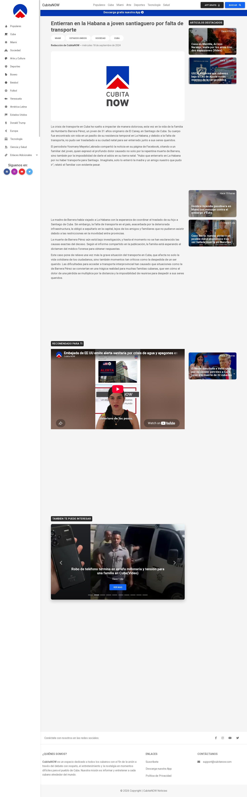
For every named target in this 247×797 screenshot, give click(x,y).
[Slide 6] (120, 595)
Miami (120, 5)
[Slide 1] (90, 595)
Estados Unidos (78, 38)
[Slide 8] (132, 595)
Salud (166, 5)
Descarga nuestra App (159, 768)
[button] (20, 155)
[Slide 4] (108, 595)
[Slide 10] (145, 595)
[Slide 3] (102, 595)
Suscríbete (152, 761)
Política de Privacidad (158, 775)
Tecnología (154, 5)
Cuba (111, 5)
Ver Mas (117, 587)
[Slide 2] (96, 595)
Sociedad (100, 38)
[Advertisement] (118, 192)
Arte (128, 5)
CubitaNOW (50, 5)
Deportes (139, 5)
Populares (99, 5)
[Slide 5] (114, 595)
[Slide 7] (126, 595)
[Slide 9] (138, 595)
